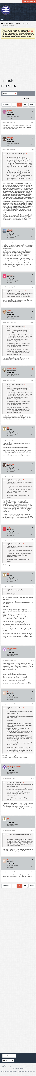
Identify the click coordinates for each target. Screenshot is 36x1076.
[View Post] (26, 153)
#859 (32, 287)
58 (19, 104)
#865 (32, 586)
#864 (32, 540)
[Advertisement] (18, 58)
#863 (32, 476)
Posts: (9, 118)
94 (25, 104)
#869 (32, 830)
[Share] (32, 117)
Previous (6, 104)
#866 (32, 660)
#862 (32, 440)
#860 (32, 322)
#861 (32, 380)
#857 (32, 149)
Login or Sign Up (28, 1)
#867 (32, 704)
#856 (32, 122)
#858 (32, 242)
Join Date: (10, 116)
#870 (32, 872)
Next (32, 104)
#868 (32, 778)
